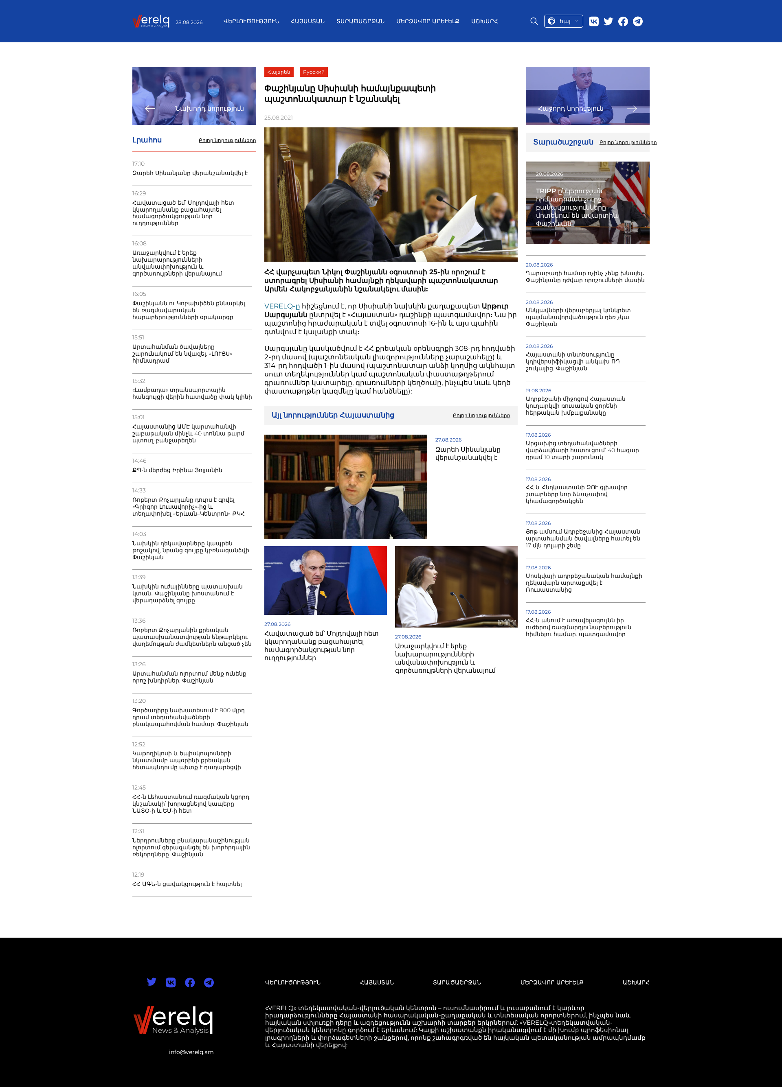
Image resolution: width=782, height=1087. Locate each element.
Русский (314, 72)
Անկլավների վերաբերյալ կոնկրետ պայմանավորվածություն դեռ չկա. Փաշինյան (578, 317)
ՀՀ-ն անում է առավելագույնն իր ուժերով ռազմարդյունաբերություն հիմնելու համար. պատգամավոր (578, 627)
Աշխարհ (484, 21)
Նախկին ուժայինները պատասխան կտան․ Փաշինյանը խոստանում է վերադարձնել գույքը (187, 593)
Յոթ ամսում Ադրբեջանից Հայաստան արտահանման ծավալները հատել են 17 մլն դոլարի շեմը (583, 538)
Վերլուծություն (251, 21)
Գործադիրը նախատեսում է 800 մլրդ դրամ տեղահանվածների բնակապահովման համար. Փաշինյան (190, 717)
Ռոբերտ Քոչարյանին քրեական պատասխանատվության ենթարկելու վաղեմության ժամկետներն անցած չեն (192, 637)
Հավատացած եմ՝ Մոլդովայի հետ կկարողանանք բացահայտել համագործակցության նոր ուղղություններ (183, 213)
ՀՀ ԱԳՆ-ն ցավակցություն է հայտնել (187, 884)
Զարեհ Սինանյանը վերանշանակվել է (190, 173)
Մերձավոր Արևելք (427, 21)
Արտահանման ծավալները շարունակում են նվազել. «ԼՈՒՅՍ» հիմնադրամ (182, 353)
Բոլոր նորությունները (227, 140)
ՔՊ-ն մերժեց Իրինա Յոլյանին (177, 470)
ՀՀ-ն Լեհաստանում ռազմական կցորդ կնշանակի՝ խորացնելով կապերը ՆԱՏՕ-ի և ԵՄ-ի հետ (190, 804)
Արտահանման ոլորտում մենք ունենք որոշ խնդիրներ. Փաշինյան (189, 677)
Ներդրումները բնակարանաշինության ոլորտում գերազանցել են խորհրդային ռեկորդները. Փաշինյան (191, 847)
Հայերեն (279, 72)
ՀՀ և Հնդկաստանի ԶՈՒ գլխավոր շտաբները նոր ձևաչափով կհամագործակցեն (577, 494)
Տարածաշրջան (360, 21)
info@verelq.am (191, 1052)
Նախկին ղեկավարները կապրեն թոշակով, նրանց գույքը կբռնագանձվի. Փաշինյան (191, 550)
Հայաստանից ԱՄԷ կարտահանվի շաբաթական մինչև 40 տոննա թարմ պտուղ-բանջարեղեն (188, 433)
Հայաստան (308, 21)
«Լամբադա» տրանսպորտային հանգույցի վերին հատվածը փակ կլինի (192, 393)
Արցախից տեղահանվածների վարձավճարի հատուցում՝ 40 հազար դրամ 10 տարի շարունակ (582, 450)
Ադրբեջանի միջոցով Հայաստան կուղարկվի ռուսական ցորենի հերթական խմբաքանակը (576, 406)
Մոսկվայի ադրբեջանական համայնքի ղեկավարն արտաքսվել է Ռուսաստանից (584, 583)
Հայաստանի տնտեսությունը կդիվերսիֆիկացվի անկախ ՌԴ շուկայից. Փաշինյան (573, 361)
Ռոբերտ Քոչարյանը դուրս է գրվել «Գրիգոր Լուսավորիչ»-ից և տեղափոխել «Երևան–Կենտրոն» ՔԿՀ (188, 506)
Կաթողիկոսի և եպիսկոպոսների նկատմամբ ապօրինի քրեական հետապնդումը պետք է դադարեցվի (186, 760)
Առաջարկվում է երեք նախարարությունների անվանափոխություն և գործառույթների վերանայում (177, 263)
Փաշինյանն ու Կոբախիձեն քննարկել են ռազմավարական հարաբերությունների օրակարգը (188, 310)
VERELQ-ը (282, 306)
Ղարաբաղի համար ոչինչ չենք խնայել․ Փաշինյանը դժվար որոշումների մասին (585, 277)
